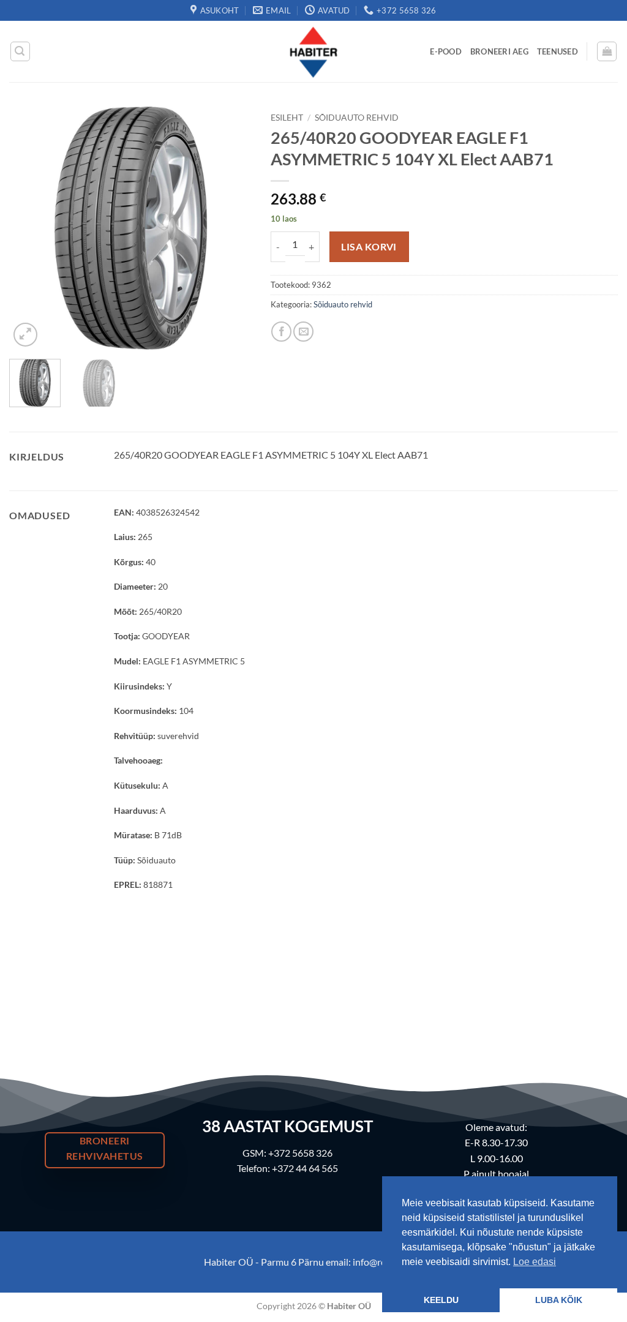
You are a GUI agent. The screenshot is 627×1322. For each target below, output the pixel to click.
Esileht (287, 117)
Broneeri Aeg (499, 51)
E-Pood (446, 51)
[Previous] (29, 228)
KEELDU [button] (441, 1300)
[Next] (232, 228)
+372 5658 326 (300, 1153)
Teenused (557, 51)
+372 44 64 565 (305, 1168)
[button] (20, 51)
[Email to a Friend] (303, 331)
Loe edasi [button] (534, 1261)
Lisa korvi (369, 246)
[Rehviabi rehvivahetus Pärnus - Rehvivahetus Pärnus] (313, 51)
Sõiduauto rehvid (357, 117)
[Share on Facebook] (281, 331)
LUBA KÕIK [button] (558, 1300)
